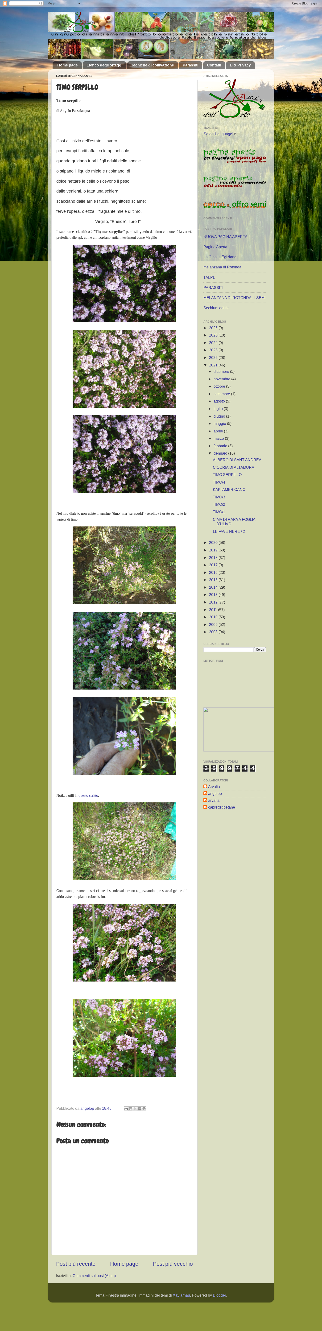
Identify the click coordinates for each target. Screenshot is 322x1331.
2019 (214, 550)
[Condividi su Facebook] (139, 1108)
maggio (220, 423)
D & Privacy (240, 65)
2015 (214, 580)
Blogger (219, 1295)
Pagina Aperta (215, 247)
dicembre (222, 371)
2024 (214, 343)
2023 (214, 350)
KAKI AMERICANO (229, 489)
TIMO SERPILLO (227, 474)
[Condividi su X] (135, 1108)
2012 (214, 602)
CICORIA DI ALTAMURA (233, 467)
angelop (215, 793)
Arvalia (214, 787)
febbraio (221, 446)
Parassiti (190, 65)
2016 (214, 572)
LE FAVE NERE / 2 (229, 531)
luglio (219, 409)
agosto (220, 401)
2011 (213, 610)
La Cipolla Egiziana (219, 257)
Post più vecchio (173, 1264)
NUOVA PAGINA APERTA (225, 236)
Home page (67, 65)
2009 (214, 624)
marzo (219, 438)
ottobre (220, 386)
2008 (214, 632)
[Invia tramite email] (126, 1108)
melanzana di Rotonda (222, 267)
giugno (220, 416)
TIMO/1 (219, 512)
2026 (214, 328)
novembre (222, 379)
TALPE (209, 277)
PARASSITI (213, 287)
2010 (214, 617)
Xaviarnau (181, 1295)
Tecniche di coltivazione (152, 65)
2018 (214, 557)
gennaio (221, 453)
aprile (219, 431)
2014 (214, 587)
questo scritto (88, 795)
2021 (214, 365)
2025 (214, 335)
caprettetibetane (221, 807)
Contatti (214, 65)
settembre (222, 394)
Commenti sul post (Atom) (94, 1275)
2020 (214, 542)
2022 (214, 357)
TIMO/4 (219, 482)
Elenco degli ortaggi (104, 65)
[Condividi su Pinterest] (144, 1108)
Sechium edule (216, 308)
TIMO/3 (219, 497)
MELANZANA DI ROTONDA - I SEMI (234, 298)
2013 (214, 594)
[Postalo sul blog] (130, 1108)
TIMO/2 (219, 504)
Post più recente (75, 1264)
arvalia (213, 800)
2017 (214, 565)
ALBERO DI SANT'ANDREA (237, 460)
